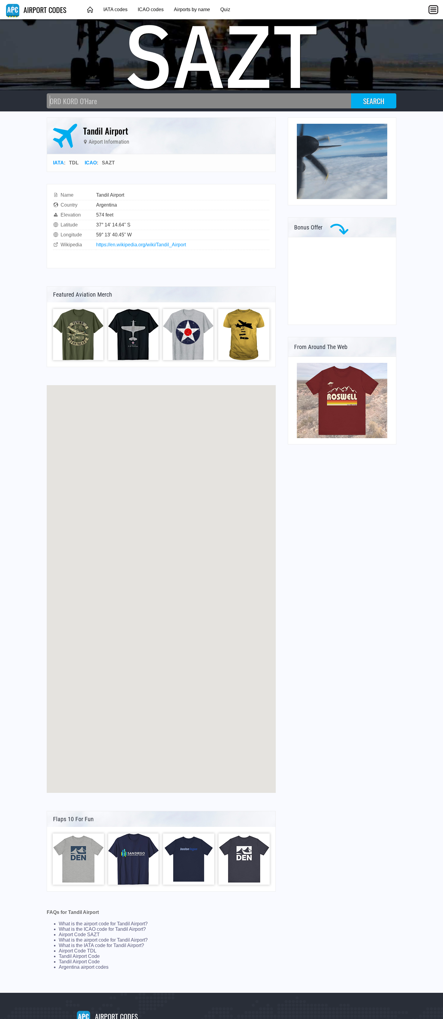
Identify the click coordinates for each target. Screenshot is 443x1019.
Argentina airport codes (83, 967)
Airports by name (192, 9)
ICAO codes (151, 9)
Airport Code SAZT (79, 934)
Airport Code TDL (77, 950)
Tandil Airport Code (79, 956)
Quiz (225, 9)
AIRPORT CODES (44, 9)
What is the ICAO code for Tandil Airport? (102, 929)
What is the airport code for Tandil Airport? (103, 923)
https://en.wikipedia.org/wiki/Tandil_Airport (141, 244)
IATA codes (115, 9)
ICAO (91, 162)
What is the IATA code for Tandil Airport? (101, 945)
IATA (58, 162)
